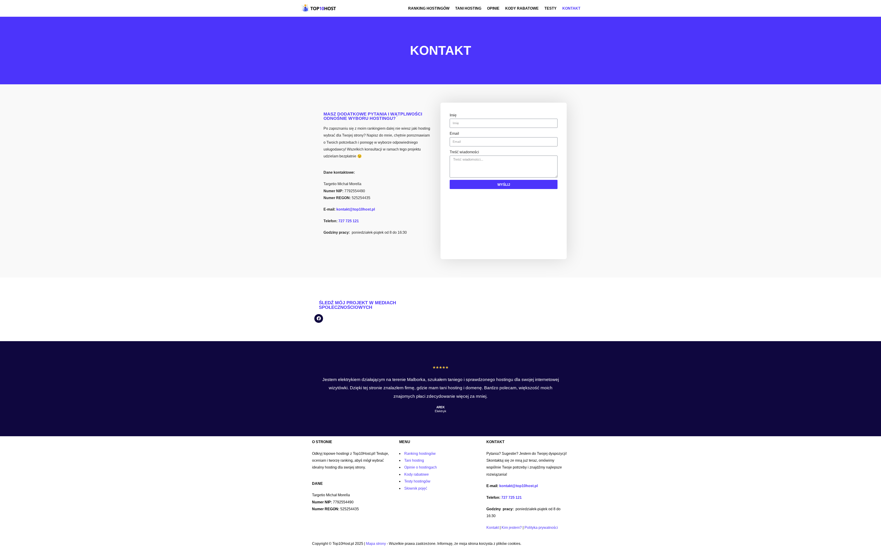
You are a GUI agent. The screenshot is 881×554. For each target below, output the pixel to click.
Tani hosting (468, 8)
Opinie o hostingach (420, 467)
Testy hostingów (417, 481)
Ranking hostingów (420, 453)
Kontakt (571, 8)
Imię (453, 115)
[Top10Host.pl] (319, 8)
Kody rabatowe (522, 8)
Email (454, 133)
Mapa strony (376, 544)
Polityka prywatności (541, 527)
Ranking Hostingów (428, 8)
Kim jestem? (512, 527)
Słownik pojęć (415, 488)
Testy (550, 8)
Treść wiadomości (464, 152)
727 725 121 (348, 221)
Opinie (493, 8)
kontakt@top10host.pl (355, 209)
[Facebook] (318, 318)
